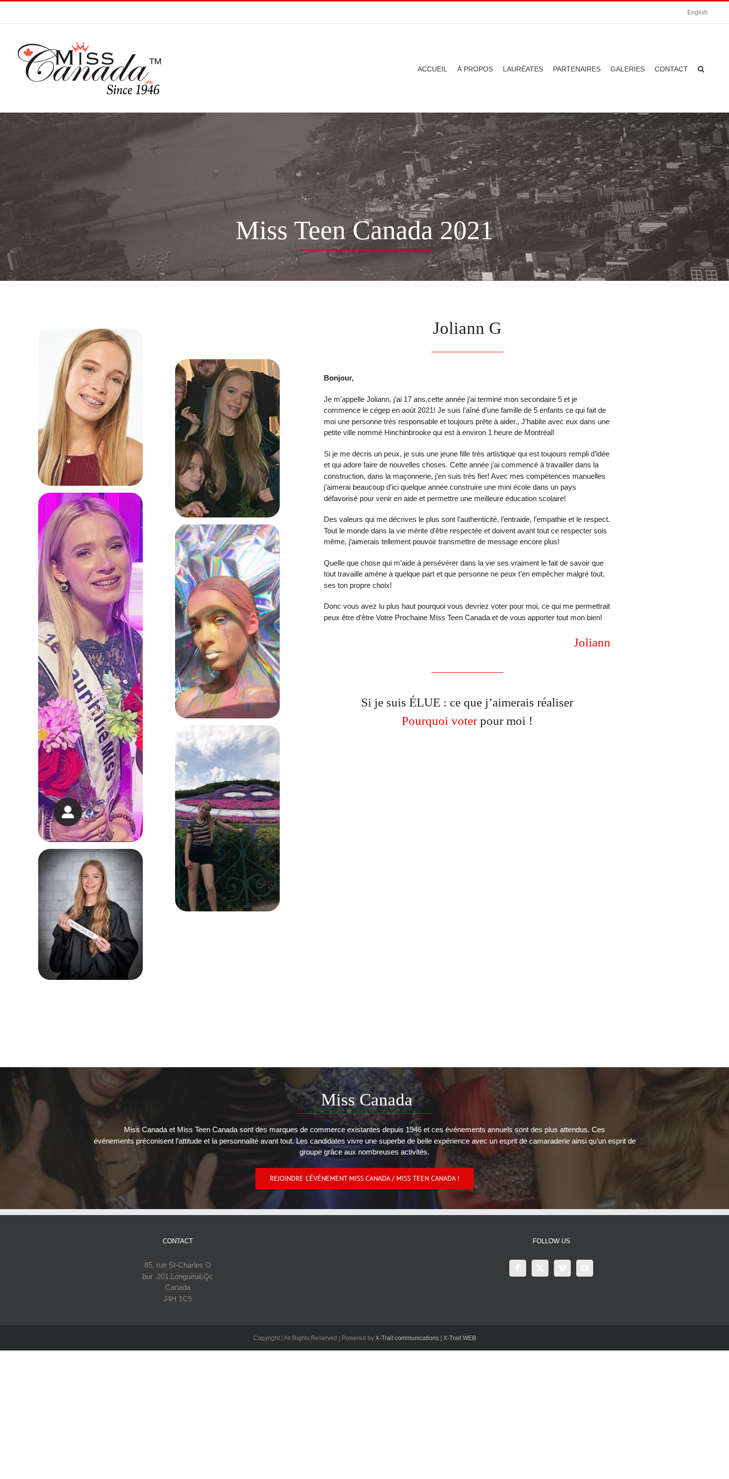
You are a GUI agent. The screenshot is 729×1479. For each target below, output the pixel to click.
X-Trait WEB (459, 1338)
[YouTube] (584, 1268)
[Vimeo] (562, 1268)
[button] (701, 68)
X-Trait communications (407, 1338)
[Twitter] (540, 1268)
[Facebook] (517, 1268)
